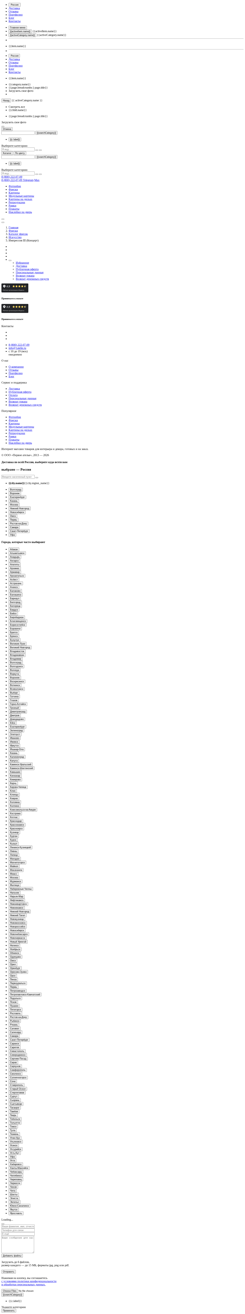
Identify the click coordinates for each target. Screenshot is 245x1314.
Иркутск (14, 745)
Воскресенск (17, 681)
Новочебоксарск (19, 934)
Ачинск (14, 587)
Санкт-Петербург (19, 531)
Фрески (13, 189)
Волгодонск (16, 666)
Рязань (14, 1024)
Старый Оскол (18, 1088)
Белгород (15, 602)
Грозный (14, 707)
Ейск (12, 723)
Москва (14, 504)
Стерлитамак (17, 1092)
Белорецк (15, 606)
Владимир (15, 658)
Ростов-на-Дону (18, 523)
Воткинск (15, 685)
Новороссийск (17, 926)
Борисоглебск (17, 624)
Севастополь (17, 1051)
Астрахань (16, 583)
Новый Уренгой (18, 941)
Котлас (14, 817)
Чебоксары (16, 1171)
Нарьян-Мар (16, 896)
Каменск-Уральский (20, 764)
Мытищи (14, 885)
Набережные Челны (21, 889)
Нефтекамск (16, 900)
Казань (14, 501)
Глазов (13, 700)
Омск (13, 516)
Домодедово (17, 719)
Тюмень (14, 1134)
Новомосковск (17, 923)
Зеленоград (16, 730)
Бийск (13, 613)
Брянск (14, 636)
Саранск (14, 1043)
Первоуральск (17, 983)
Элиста (14, 1198)
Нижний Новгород (19, 508)
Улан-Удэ (15, 1138)
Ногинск (14, 945)
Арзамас (14, 568)
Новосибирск (17, 512)
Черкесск (15, 1183)
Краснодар (16, 821)
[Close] (2, 1223)
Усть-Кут (14, 1153)
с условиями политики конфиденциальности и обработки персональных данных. (28, 1283)
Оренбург (15, 968)
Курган (13, 836)
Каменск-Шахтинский (21, 768)
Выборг (14, 692)
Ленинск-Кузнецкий (20, 847)
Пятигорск (15, 1009)
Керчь (13, 783)
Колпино (14, 806)
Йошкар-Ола (16, 749)
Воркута (14, 674)
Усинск (13, 1145)
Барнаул (14, 598)
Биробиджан (16, 617)
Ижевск (14, 741)
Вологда (14, 670)
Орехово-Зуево (18, 972)
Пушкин (14, 1005)
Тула (12, 1130)
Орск (12, 975)
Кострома (15, 813)
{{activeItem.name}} (20, 31)
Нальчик (14, 892)
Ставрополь (16, 1085)
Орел (13, 964)
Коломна (15, 802)
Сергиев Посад (18, 1058)
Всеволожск (16, 689)
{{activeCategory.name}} (22, 35)
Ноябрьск (15, 949)
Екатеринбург (17, 497)
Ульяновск (15, 1141)
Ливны (13, 851)
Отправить (8, 1271)
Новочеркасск (17, 938)
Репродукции (17, 202)
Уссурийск (15, 1149)
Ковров (14, 798)
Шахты (13, 1194)
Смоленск (15, 1073)
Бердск (14, 609)
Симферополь (17, 1070)
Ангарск (14, 560)
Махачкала (16, 870)
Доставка (14, 8)
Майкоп (14, 866)
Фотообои (15, 186)
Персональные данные (30, 272)
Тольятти (15, 1122)
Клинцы (14, 794)
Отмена (7, 129)
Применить (9, 1310)
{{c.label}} (15, 139)
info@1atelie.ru (17, 348)
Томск (13, 1126)
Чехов (13, 1187)
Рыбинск (14, 1021)
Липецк (14, 855)
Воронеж (15, 493)
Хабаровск (16, 1164)
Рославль (15, 1013)
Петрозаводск (17, 990)
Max (36, 180)
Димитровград (17, 711)
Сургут (13, 1096)
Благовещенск (18, 621)
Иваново (14, 738)
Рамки (12, 205)
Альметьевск (17, 553)
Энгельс (14, 1202)
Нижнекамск (16, 907)
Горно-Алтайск (18, 704)
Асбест (14, 579)
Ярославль (16, 1213)
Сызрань (14, 1100)
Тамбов (14, 1111)
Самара (14, 527)
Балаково (15, 591)
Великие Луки (17, 643)
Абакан (14, 549)
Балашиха (15, 594)
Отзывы (13, 11)
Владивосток (17, 651)
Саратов (14, 1047)
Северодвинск (17, 1055)
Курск (13, 840)
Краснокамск (17, 824)
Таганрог (14, 1107)
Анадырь (15, 557)
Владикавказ (17, 655)
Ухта (12, 1160)
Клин (12, 790)
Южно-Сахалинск (19, 1205)
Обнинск (14, 953)
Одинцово (15, 956)
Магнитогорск (17, 862)
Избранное (22, 262)
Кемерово (15, 779)
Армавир (15, 572)
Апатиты (14, 564)
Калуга (14, 760)
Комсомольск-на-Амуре (23, 809)
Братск (14, 632)
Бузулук (14, 640)
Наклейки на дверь (20, 212)
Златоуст (15, 734)
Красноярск (16, 828)
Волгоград (15, 489)
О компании (16, 366)
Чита (12, 1190)
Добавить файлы (12, 1255)
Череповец (16, 1179)
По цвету (20, 153)
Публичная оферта (27, 269)
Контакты (15, 21)
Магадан (14, 858)
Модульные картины (21, 195)
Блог (11, 17)
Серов (13, 1062)
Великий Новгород (20, 647)
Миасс (13, 873)
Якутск (13, 1209)
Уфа (12, 535)
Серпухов (15, 1066)
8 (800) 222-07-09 (11, 176)
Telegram (28, 180)
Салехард (15, 1032)
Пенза (13, 979)
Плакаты (14, 208)
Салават (14, 1028)
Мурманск (15, 881)
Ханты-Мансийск (19, 1168)
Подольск (15, 998)
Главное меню (17, 27)
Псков (13, 1002)
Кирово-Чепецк (18, 787)
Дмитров (14, 715)
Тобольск (15, 1119)
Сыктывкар (16, 1104)
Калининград (17, 757)
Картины (14, 192)
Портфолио (16, 14)
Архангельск (17, 575)
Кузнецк (14, 832)
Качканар (15, 775)
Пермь (13, 519)
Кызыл (13, 843)
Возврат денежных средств (32, 278)
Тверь (13, 1115)
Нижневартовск (18, 904)
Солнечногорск (18, 1077)
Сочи (12, 1081)
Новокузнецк (17, 919)
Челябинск (16, 1175)
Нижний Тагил (17, 915)
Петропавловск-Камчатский (25, 994)
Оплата (13, 395)
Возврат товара (25, 275)
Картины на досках (20, 199)
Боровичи (15, 628)
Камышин (15, 772)
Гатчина (14, 696)
